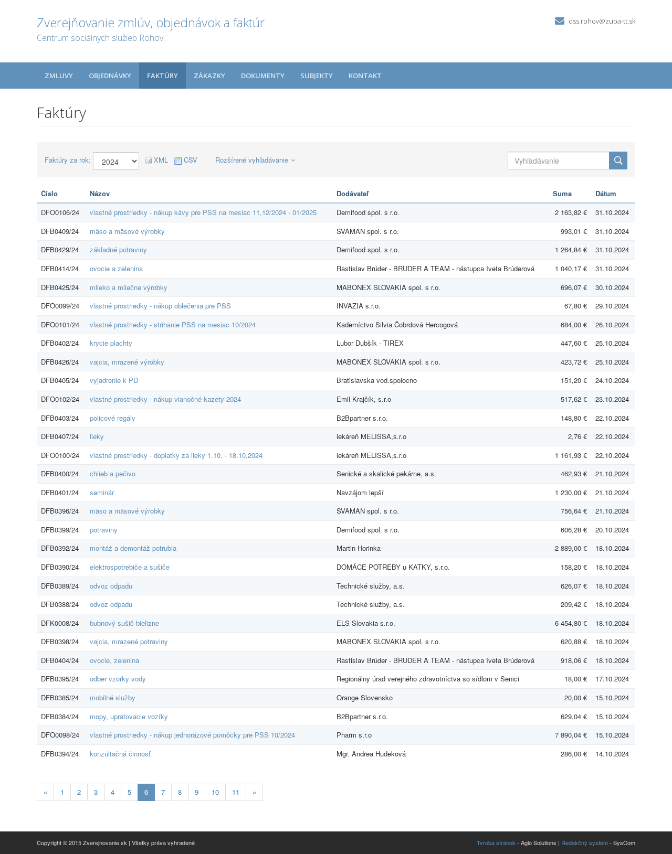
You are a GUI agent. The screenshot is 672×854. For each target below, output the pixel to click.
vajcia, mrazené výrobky (127, 362)
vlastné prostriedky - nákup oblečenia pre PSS (160, 306)
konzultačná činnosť (120, 754)
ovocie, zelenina (114, 660)
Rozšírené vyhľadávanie (251, 160)
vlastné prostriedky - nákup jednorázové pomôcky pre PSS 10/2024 (192, 735)
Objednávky (110, 75)
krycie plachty (111, 343)
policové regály (112, 418)
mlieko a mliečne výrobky (128, 287)
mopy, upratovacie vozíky (129, 716)
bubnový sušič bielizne (124, 623)
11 (235, 792)
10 (215, 792)
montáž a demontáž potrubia (133, 548)
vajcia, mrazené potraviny (129, 641)
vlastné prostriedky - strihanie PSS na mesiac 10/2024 (173, 324)
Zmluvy (59, 75)
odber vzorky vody (118, 679)
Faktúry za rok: (68, 160)
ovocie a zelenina (116, 268)
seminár (102, 492)
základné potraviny (118, 249)
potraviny (104, 530)
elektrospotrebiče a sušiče (130, 567)
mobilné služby (112, 697)
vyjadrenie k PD (114, 380)
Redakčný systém (584, 842)
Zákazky (209, 75)
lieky (97, 436)
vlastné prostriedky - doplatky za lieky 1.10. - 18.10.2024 (176, 455)
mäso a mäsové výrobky (127, 231)
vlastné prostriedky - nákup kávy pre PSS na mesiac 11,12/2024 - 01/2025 (203, 212)
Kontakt (365, 75)
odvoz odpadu (111, 586)
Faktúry (162, 75)
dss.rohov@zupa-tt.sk (602, 21)
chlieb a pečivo (112, 473)
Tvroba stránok (496, 842)
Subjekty (316, 75)
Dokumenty (263, 75)
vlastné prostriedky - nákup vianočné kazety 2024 (165, 399)
